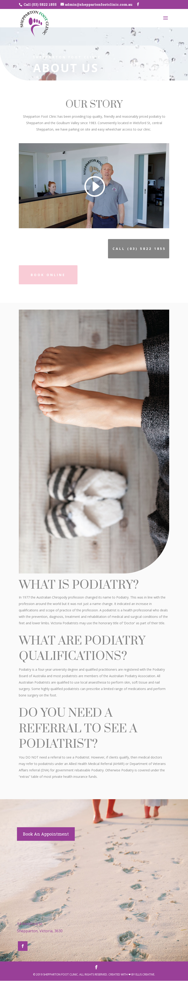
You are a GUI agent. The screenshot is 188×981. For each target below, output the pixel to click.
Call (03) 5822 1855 (40, 4)
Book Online (48, 275)
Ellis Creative (144, 974)
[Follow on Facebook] (23, 946)
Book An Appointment (46, 834)
